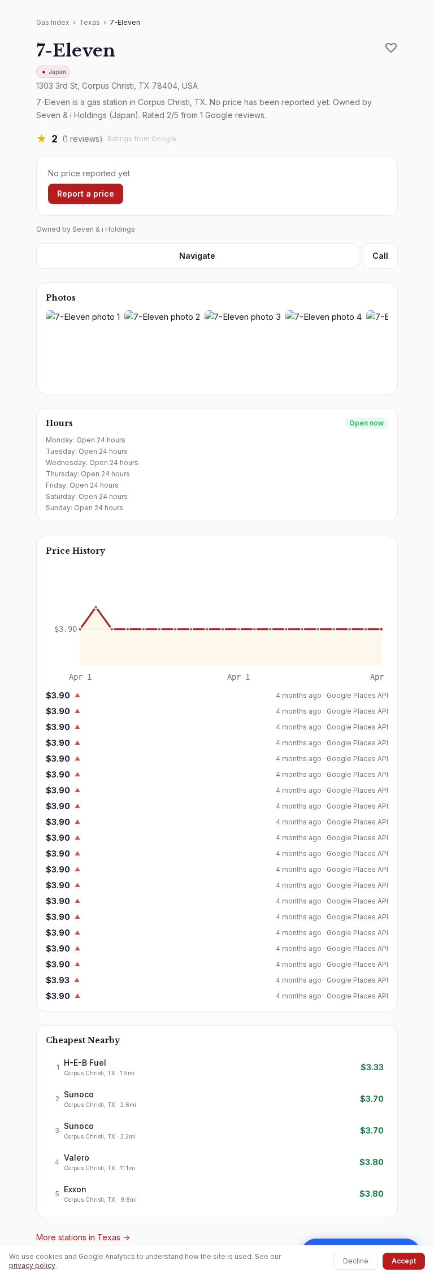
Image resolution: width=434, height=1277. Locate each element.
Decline (355, 1261)
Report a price (85, 193)
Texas (89, 22)
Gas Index (53, 22)
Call (380, 255)
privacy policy (32, 1265)
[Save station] (391, 47)
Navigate (197, 255)
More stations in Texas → (83, 1237)
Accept (404, 1261)
